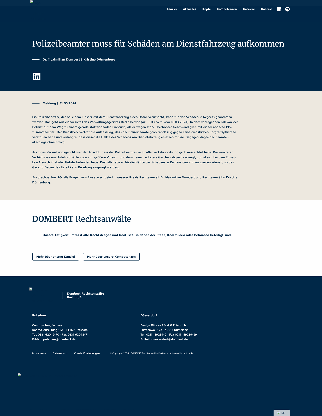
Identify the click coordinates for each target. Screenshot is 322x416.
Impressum (39, 353)
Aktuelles (189, 9)
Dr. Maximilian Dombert (177, 177)
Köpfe (206, 9)
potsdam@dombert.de (59, 339)
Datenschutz (60, 353)
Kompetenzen (227, 9)
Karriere (249, 9)
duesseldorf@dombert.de (169, 339)
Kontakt (267, 9)
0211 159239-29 (186, 334)
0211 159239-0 (156, 334)
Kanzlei (171, 9)
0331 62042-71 (78, 334)
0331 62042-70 (48, 334)
